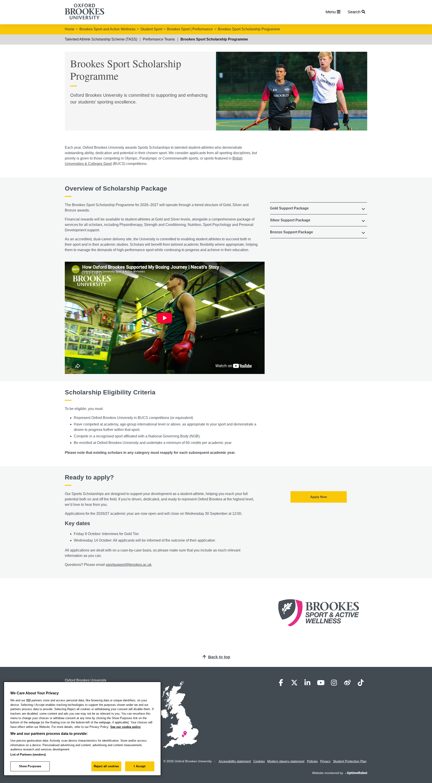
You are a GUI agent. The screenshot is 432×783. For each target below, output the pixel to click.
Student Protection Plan (350, 761)
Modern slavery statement (285, 761)
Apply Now (318, 497)
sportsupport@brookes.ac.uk (128, 565)
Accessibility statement (235, 761)
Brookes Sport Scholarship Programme (249, 29)
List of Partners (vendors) (28, 754)
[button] (318, 208)
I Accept (139, 766)
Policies (312, 761)
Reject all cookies (106, 766)
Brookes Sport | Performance (190, 29)
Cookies (259, 761)
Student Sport (151, 29)
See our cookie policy (125, 727)
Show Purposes (30, 766)
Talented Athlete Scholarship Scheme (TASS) (101, 39)
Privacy (325, 761)
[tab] (318, 208)
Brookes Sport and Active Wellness (107, 29)
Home (69, 29)
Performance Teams (159, 39)
